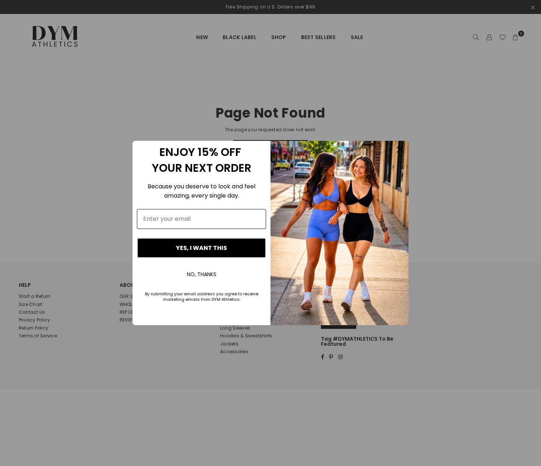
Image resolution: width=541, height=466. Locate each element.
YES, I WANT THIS (201, 248)
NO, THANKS (201, 274)
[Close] (400, 150)
